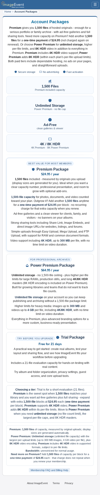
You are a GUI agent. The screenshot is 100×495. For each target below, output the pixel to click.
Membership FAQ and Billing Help (49, 470)
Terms (56, 483)
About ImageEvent (37, 483)
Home (7, 11)
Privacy (69, 483)
